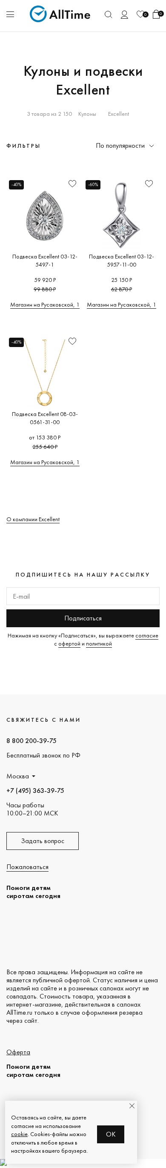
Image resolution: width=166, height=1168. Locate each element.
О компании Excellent (33, 519)
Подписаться (83, 618)
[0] (140, 14)
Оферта (18, 1051)
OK (111, 1134)
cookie (19, 1134)
